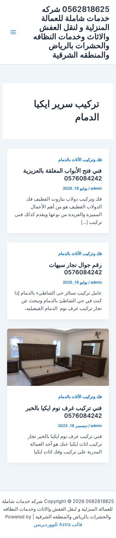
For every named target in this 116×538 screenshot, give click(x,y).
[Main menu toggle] (13, 32)
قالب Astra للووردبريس (58, 524)
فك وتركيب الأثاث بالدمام (80, 159)
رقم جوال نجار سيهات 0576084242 (75, 268)
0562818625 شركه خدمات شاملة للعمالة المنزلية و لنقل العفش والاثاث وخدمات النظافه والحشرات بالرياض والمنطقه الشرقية (71, 32)
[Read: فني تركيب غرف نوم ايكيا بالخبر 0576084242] (58, 357)
